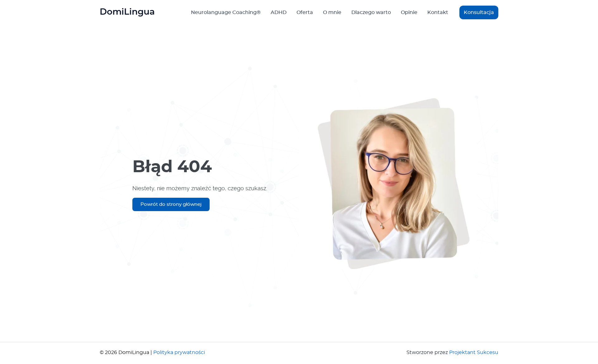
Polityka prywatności (179, 352)
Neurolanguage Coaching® (226, 12)
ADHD (279, 12)
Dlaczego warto (371, 12)
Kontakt (437, 12)
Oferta (305, 12)
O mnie (332, 12)
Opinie (409, 12)
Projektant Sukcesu (473, 352)
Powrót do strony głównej (171, 204)
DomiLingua (127, 12)
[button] (478, 12)
